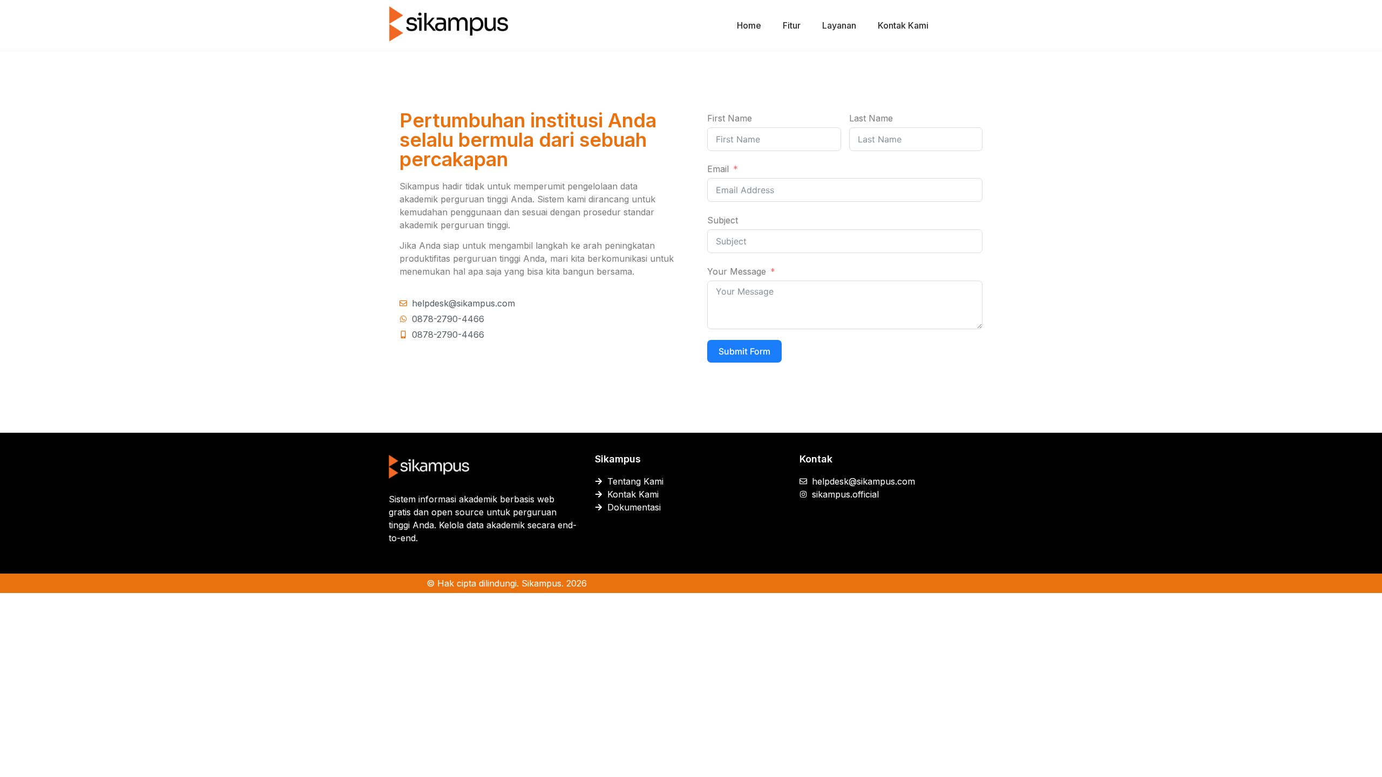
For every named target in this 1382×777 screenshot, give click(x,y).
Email (718, 168)
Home (749, 25)
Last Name (871, 118)
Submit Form (744, 351)
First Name (729, 118)
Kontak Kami (903, 25)
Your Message (736, 271)
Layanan (839, 25)
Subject (722, 220)
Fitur (792, 25)
